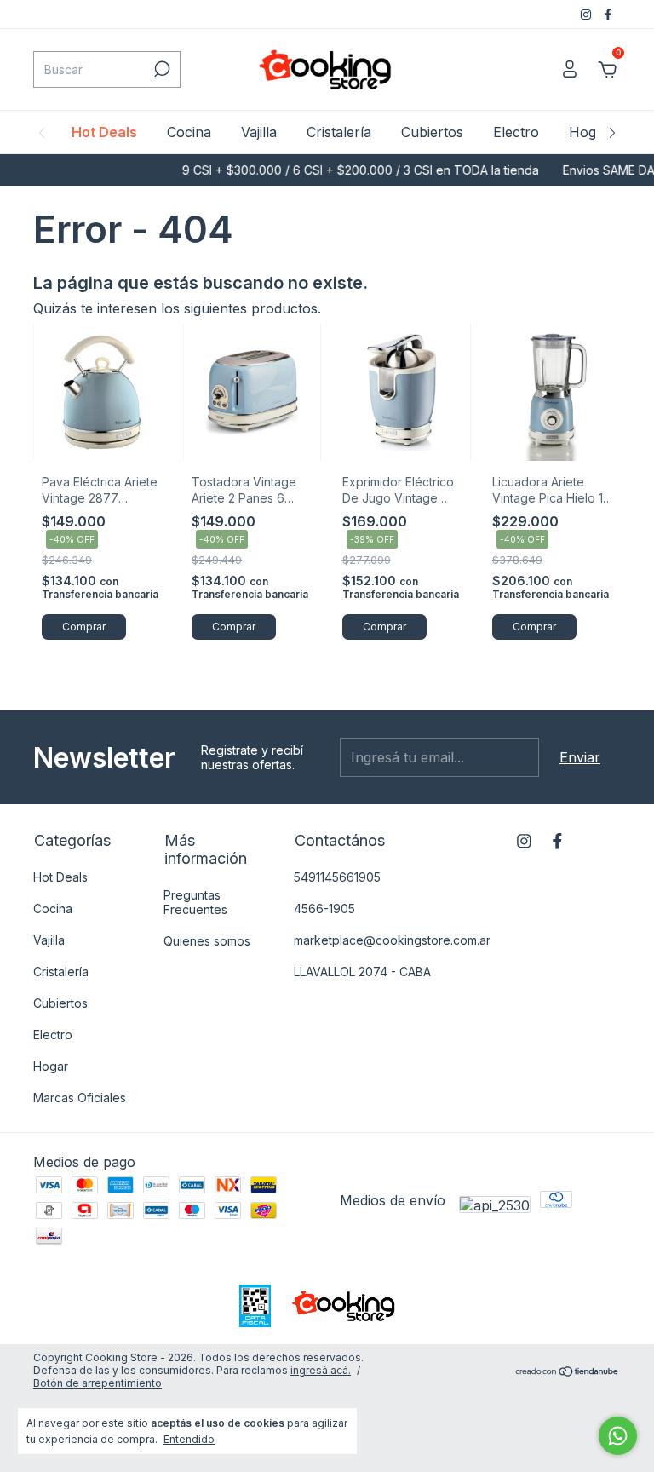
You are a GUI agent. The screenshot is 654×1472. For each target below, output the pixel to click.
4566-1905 (324, 908)
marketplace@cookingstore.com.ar (392, 940)
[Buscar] (160, 69)
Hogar (589, 132)
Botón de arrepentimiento (97, 1383)
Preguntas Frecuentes (195, 902)
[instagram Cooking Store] (587, 14)
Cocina (189, 132)
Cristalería (339, 132)
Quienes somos (207, 941)
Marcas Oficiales (79, 1097)
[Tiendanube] (567, 1372)
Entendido (189, 1439)
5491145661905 (337, 877)
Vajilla (259, 132)
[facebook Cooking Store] (608, 14)
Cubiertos (432, 132)
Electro (516, 132)
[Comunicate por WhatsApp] (618, 1436)
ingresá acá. (320, 1370)
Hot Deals (104, 132)
